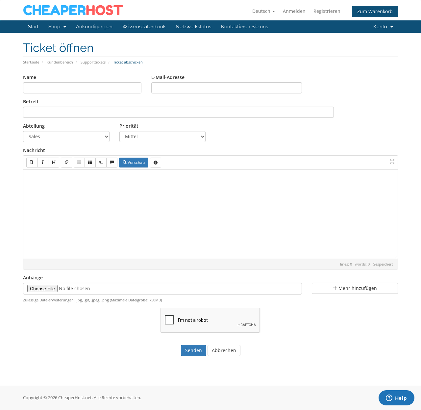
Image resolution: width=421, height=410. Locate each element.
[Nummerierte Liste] (90, 162)
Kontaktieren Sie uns (244, 27)
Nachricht (34, 150)
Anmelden (294, 11)
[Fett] (31, 162)
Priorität (128, 126)
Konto (381, 27)
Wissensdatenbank (144, 27)
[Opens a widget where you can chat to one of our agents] (396, 398)
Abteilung (34, 126)
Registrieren (326, 11)
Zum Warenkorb (375, 11)
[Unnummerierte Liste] (79, 162)
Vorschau (136, 162)
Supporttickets (93, 62)
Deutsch (262, 11)
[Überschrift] (53, 162)
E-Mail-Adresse (168, 77)
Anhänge (33, 277)
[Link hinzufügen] (66, 162)
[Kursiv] (42, 162)
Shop (55, 27)
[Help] (155, 162)
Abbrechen (224, 350)
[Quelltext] (101, 162)
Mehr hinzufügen (357, 288)
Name (29, 77)
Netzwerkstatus (193, 27)
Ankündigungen (94, 27)
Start (33, 27)
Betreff (30, 101)
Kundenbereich (60, 62)
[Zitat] (111, 162)
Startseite (31, 62)
